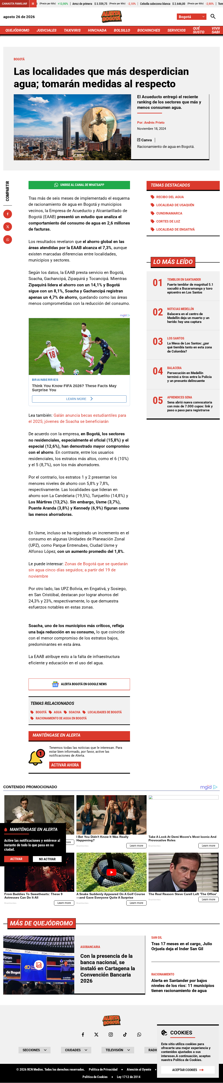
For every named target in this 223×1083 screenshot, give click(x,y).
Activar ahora (65, 765)
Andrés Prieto (154, 123)
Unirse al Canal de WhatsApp (82, 185)
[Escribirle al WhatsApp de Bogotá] (139, 1034)
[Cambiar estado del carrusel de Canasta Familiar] (33, 3)
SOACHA (74, 712)
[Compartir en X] (7, 226)
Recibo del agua (170, 197)
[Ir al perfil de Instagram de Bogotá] (111, 1034)
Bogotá (41, 712)
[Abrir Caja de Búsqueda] (213, 16)
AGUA (58, 712)
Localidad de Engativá (175, 229)
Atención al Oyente (139, 1069)
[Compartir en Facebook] (7, 214)
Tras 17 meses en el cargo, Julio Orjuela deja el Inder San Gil (181, 946)
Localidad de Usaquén (175, 205)
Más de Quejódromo (41, 923)
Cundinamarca (169, 213)
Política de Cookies (187, 1060)
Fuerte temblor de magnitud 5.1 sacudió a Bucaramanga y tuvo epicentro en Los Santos (190, 288)
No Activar (47, 859)
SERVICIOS (176, 30)
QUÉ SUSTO (198, 30)
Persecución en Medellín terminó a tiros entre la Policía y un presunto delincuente (189, 377)
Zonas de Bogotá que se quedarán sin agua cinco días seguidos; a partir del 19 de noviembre (78, 570)
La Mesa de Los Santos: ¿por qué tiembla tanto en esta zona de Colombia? (189, 347)
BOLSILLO (122, 30)
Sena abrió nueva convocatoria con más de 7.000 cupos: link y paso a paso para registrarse (190, 406)
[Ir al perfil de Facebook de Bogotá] (83, 1034)
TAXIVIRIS (72, 30)
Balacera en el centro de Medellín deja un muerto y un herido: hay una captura (188, 318)
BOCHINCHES (148, 30)
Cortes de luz (168, 221)
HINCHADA (97, 30)
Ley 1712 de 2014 (128, 1077)
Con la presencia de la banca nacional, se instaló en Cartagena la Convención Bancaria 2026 (107, 968)
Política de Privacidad (103, 1069)
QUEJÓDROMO (17, 30)
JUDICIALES (46, 30)
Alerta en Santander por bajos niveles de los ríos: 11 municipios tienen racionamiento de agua (182, 985)
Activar (16, 859)
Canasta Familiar (14, 3)
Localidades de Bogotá (105, 712)
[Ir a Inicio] (111, 16)
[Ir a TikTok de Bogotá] (125, 1034)
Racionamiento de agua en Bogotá (61, 718)
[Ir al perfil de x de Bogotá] (96, 1034)
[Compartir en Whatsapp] (7, 239)
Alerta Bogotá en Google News (84, 684)
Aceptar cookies (184, 1070)
